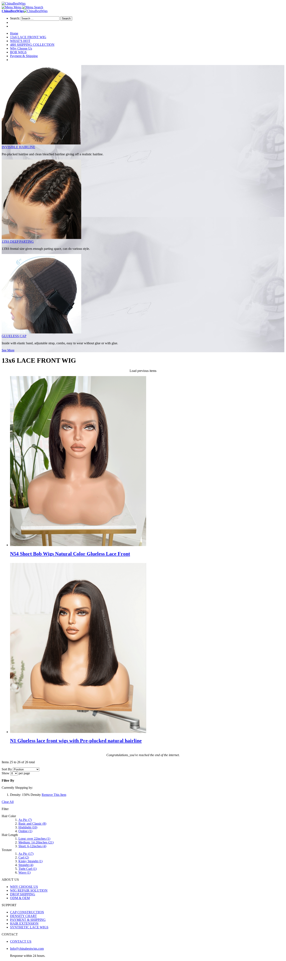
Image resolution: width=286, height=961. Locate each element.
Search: (15, 18)
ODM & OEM (20, 898)
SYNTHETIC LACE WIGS (29, 927)
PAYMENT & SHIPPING (28, 919)
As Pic (25, 820)
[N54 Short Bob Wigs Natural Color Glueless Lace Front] (78, 545)
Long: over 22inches (34, 838)
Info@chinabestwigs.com (27, 948)
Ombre (25, 831)
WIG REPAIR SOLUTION (29, 890)
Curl (23, 857)
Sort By (7, 769)
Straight (25, 865)
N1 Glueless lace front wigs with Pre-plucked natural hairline (76, 740)
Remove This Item (54, 794)
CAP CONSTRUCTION (27, 912)
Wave (24, 872)
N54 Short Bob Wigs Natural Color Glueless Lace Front (70, 553)
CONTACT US (20, 941)
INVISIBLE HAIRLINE (18, 147)
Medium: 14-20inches (36, 842)
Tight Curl (27, 868)
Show (5, 773)
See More (8, 350)
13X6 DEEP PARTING (18, 241)
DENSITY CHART (23, 916)
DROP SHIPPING (22, 894)
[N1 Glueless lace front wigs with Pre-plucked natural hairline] (78, 732)
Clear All (8, 802)
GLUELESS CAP (14, 336)
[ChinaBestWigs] (14, 3)
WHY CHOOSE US (24, 886)
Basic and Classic (32, 823)
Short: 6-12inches (32, 846)
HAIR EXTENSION (24, 923)
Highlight (27, 827)
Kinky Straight (30, 861)
